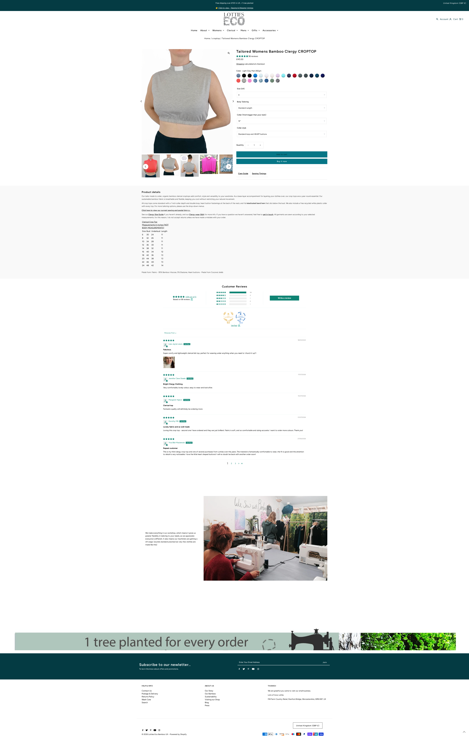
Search (145, 702)
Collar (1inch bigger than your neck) (251, 115)
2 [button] (231, 463)
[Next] (233, 101)
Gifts (254, 30)
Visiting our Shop (212, 699)
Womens (217, 30)
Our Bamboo (210, 694)
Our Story (209, 691)
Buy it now (282, 161)
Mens (243, 30)
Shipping (240, 64)
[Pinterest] (248, 669)
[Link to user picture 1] (169, 362)
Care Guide (243, 173)
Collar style (241, 128)
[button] (242, 56)
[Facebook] (239, 669)
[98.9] (228, 317)
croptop (216, 38)
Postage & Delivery (150, 694)
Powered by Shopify (178, 734)
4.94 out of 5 (191, 297)
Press (207, 705)
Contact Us (147, 691)
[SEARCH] (437, 19)
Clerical (231, 30)
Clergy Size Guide (156, 214)
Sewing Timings (259, 173)
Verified (234, 325)
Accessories (269, 30)
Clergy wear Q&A (196, 214)
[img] (168, 340)
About (203, 30)
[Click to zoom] (228, 53)
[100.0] (240, 317)
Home (194, 30)
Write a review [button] (284, 298)
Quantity (240, 145)
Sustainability (211, 696)
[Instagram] (258, 669)
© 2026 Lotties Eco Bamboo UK (155, 734)
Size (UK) (241, 89)
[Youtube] (253, 669)
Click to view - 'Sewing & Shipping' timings (235, 8)
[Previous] (141, 101)
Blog (207, 702)
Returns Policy (148, 696)
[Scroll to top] (464, 732)
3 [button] (235, 463)
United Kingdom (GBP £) (454, 3)
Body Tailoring (243, 102)
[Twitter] (244, 669)
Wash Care (146, 699)
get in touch (268, 214)
